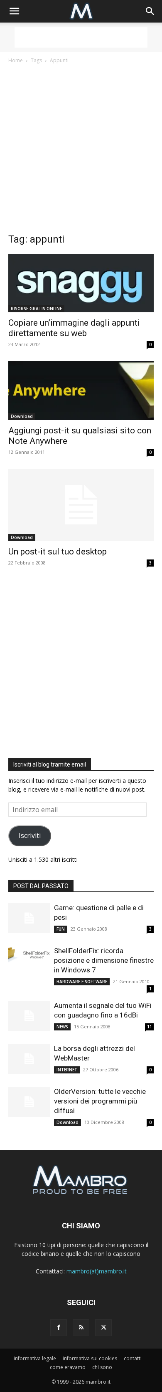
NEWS (62, 1027)
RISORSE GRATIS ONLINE (36, 308)
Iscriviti (30, 835)
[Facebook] (58, 1327)
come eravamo (68, 1367)
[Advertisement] (81, 37)
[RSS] (81, 1327)
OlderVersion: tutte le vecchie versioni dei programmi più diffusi (100, 1101)
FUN (60, 929)
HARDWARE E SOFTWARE (81, 982)
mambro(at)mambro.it (96, 1271)
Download (22, 416)
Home (15, 60)
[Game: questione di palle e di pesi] (29, 918)
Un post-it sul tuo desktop (57, 552)
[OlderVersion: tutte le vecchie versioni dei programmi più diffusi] (29, 1102)
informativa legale (35, 1358)
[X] (103, 1327)
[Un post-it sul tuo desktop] (81, 505)
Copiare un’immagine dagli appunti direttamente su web (74, 328)
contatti (133, 1358)
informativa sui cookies (90, 1358)
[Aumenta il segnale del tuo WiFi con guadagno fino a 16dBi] (29, 1016)
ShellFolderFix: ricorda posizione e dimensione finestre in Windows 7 (104, 960)
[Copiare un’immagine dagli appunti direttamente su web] (81, 283)
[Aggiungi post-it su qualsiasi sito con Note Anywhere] (81, 390)
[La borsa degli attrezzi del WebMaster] (29, 1059)
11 (149, 1027)
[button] (14, 11)
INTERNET (66, 1070)
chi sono (102, 1367)
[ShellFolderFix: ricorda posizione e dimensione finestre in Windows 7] (29, 954)
